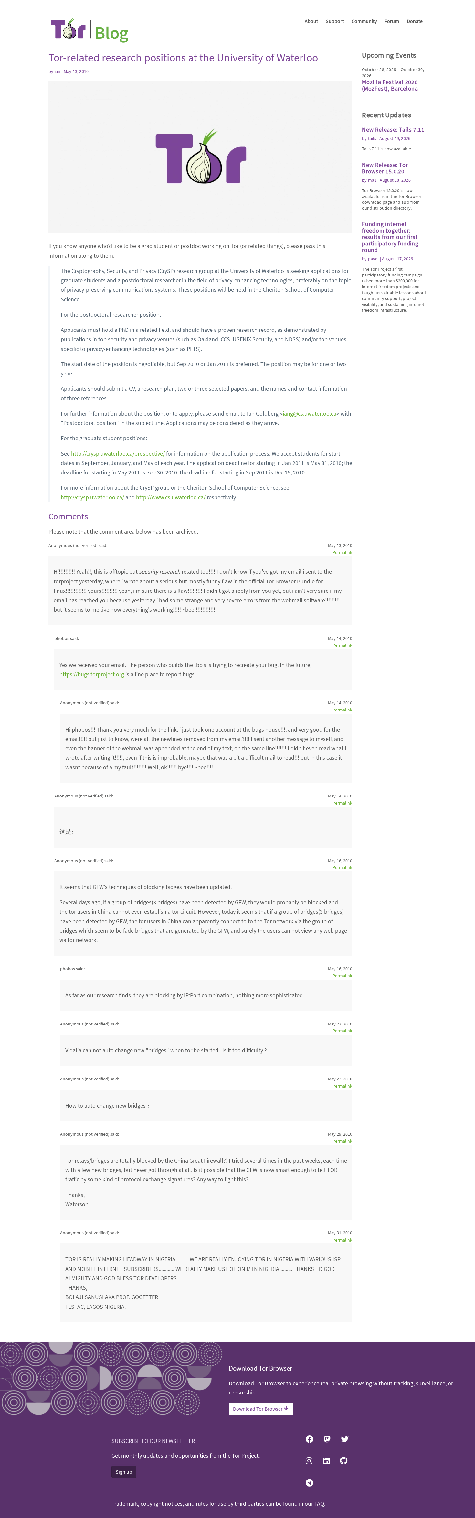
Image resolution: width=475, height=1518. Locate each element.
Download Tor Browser (258, 1408)
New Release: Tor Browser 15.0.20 (385, 168)
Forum (392, 21)
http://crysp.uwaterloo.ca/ (92, 497)
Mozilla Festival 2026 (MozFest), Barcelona (390, 85)
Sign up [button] (124, 1472)
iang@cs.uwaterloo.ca (309, 413)
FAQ (319, 1503)
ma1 (372, 180)
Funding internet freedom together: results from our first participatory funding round (390, 237)
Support (335, 21)
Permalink (342, 552)
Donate (415, 21)
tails (372, 138)
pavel (373, 259)
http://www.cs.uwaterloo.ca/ (171, 497)
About (311, 21)
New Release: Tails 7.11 (393, 129)
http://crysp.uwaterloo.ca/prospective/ (118, 453)
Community (364, 21)
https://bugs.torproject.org (91, 674)
